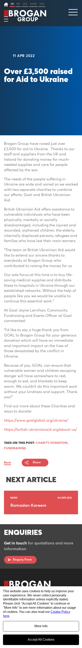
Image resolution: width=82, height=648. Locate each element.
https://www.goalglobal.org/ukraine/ (36, 420)
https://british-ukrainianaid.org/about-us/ (40, 430)
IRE (18, 4)
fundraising (15, 448)
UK (12, 4)
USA (42, 4)
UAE (25, 4)
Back (7, 462)
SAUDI (33, 4)
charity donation (51, 442)
